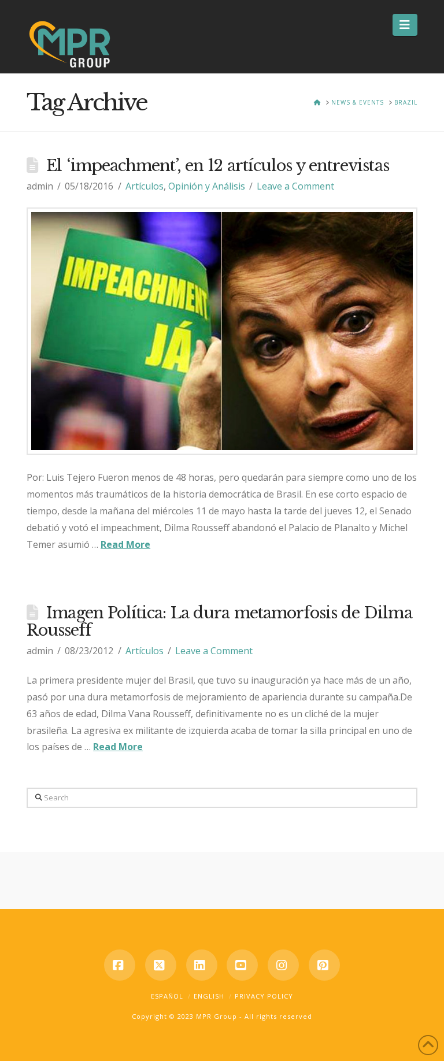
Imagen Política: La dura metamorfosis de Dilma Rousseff (219, 621)
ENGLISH (209, 996)
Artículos (144, 186)
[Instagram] (283, 965)
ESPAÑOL (167, 996)
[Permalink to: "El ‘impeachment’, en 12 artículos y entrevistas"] (222, 331)
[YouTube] (242, 965)
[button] (405, 25)
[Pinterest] (324, 965)
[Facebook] (119, 965)
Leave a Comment (295, 186)
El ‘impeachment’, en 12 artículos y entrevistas (217, 165)
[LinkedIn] (201, 965)
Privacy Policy (264, 996)
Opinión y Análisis (206, 186)
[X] (160, 965)
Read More (125, 544)
